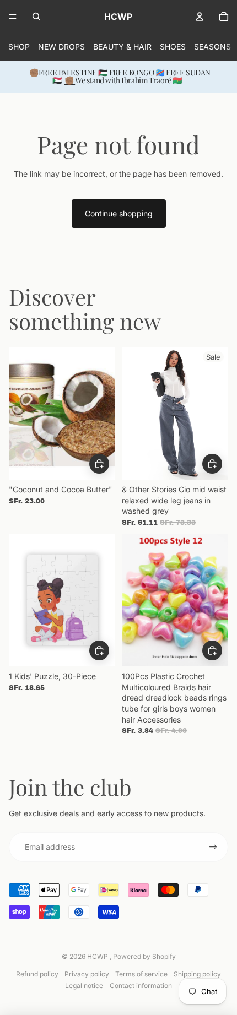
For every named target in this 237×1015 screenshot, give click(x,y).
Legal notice (84, 985)
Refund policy (37, 974)
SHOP (19, 46)
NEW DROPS (61, 46)
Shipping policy (197, 974)
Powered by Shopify (144, 956)
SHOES (173, 46)
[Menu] (12, 16)
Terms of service (141, 974)
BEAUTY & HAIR (122, 46)
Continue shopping (119, 213)
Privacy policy (86, 974)
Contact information (141, 985)
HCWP (98, 956)
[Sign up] (213, 847)
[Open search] (36, 16)
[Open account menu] (199, 16)
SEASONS (212, 46)
